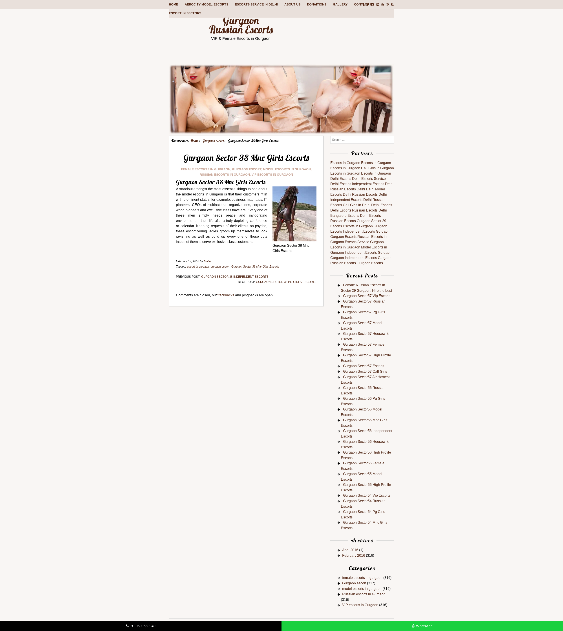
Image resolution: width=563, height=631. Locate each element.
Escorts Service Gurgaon (364, 242)
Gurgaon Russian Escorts (241, 25)
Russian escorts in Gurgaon (225, 174)
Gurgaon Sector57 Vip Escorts (366, 296)
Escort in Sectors (185, 13)
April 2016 (350, 550)
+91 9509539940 (142, 626)
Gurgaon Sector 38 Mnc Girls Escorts (255, 266)
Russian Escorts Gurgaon (350, 221)
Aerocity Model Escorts (206, 4)
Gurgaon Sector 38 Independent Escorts (235, 276)
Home (173, 4)
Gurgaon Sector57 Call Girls (365, 371)
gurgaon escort (220, 266)
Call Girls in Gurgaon (377, 168)
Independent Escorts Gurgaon (366, 231)
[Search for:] (362, 139)
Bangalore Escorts (344, 215)
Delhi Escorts (340, 179)
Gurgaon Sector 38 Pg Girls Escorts (286, 282)
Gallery (340, 4)
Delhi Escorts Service (369, 179)
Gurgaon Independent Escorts (353, 258)
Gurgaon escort (246, 169)
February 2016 (353, 555)
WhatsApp (423, 626)
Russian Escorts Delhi (347, 189)
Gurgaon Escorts (343, 237)
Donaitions (316, 4)
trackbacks (226, 295)
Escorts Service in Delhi (256, 4)
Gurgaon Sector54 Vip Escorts (366, 495)
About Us (292, 4)
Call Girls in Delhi (356, 205)
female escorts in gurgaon (205, 169)
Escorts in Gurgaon (345, 163)
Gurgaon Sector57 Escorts (363, 366)
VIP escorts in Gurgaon (272, 174)
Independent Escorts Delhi (372, 184)
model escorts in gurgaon (287, 169)
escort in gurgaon (198, 266)
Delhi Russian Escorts (360, 194)
